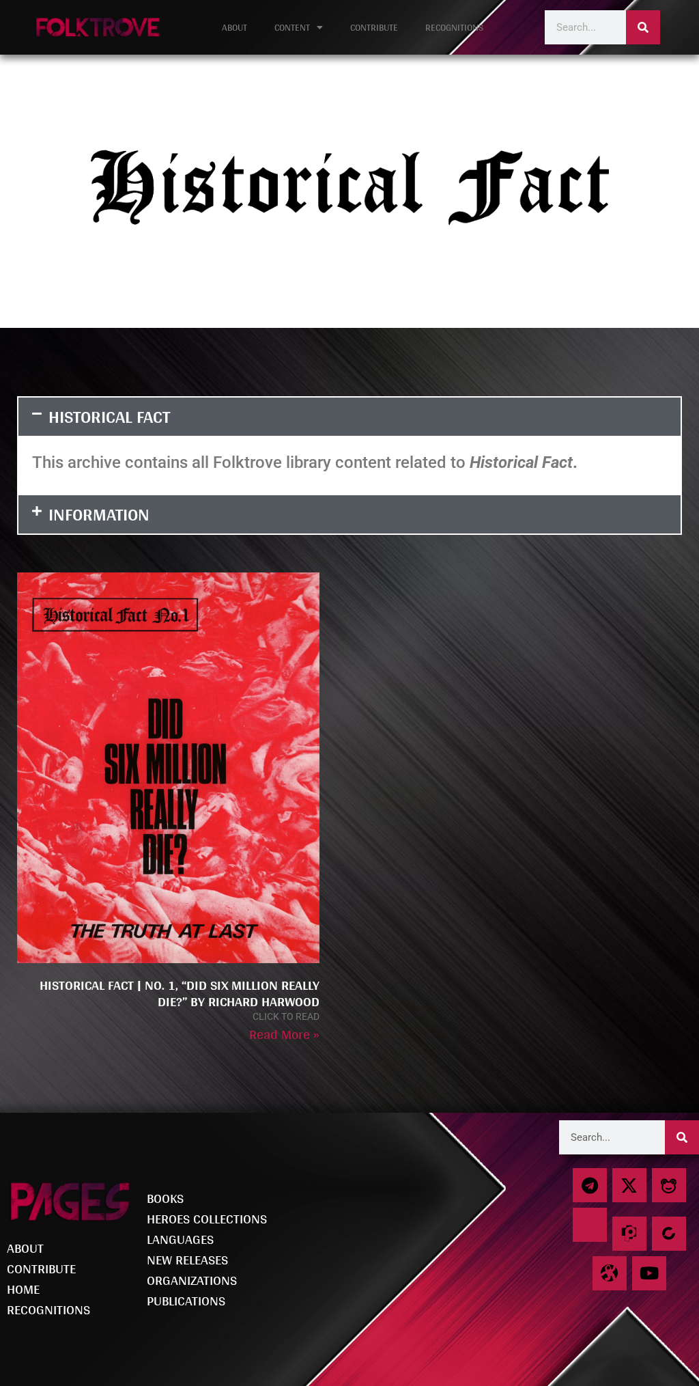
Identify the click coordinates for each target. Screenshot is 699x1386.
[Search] (643, 27)
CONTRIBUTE (374, 27)
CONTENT (292, 27)
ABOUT (234, 27)
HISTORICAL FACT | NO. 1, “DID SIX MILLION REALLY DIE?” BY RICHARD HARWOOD (179, 993)
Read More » (284, 1034)
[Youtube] (649, 1273)
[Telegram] (590, 1185)
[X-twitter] (629, 1185)
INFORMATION (98, 514)
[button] (349, 417)
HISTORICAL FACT (109, 416)
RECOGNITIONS (454, 27)
